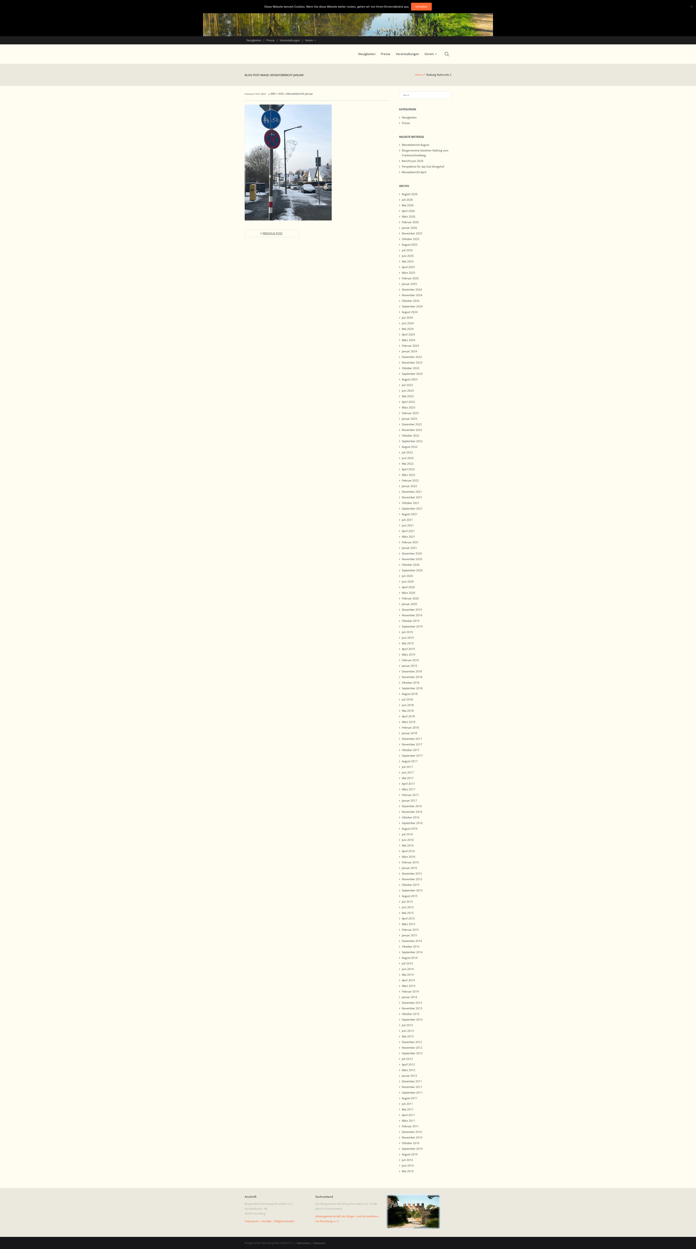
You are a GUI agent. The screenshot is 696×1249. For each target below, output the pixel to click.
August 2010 (410, 1154)
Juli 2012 (407, 1059)
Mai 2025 (408, 261)
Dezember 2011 (412, 1081)
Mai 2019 (408, 643)
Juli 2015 (407, 901)
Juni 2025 (408, 256)
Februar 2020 (410, 598)
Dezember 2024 (412, 289)
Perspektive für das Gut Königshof (423, 166)
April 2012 (408, 1064)
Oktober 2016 (410, 817)
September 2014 (412, 952)
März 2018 (408, 722)
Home (419, 74)
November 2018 (412, 677)
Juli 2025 (407, 250)
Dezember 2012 (412, 1042)
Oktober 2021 (410, 503)
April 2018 (408, 716)
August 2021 (410, 514)
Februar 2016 (410, 862)
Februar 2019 (410, 660)
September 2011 (412, 1092)
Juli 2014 (407, 963)
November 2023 (412, 362)
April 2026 (408, 211)
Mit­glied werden (284, 1221)
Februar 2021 (410, 542)
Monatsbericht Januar (299, 93)
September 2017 (412, 755)
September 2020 (412, 570)
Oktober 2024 (410, 301)
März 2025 (408, 272)
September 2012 (412, 1053)
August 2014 (410, 958)
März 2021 (408, 536)
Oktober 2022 (410, 435)
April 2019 (408, 649)
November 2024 (412, 295)
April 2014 (408, 980)
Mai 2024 (408, 329)
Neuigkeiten (253, 40)
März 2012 (408, 1070)
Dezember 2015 (412, 873)
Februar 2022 (410, 480)
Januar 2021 (409, 548)
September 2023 (412, 374)
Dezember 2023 (412, 357)
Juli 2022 (407, 452)
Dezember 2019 (412, 609)
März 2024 (408, 340)
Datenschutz (303, 1243)
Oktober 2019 (410, 621)
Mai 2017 (408, 778)
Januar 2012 (409, 1075)
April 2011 (408, 1115)
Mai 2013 (408, 1036)
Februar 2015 (410, 929)
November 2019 (412, 615)
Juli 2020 (407, 576)
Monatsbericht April (414, 172)
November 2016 (412, 812)
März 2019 (408, 654)
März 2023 (408, 407)
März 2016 (408, 856)
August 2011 (410, 1098)
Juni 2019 (408, 637)
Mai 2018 (408, 710)
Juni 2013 (408, 1031)
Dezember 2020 (412, 553)
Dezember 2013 (412, 1002)
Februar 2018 (410, 727)
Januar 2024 (409, 351)
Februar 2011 (410, 1126)
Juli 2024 (407, 317)
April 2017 (408, 783)
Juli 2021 (407, 520)
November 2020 (412, 559)
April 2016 (408, 851)
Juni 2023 (408, 390)
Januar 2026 (409, 228)
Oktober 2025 (410, 239)
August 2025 (410, 244)
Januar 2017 (409, 800)
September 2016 (412, 823)
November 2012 (412, 1047)
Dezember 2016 (412, 806)
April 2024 (408, 334)
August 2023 (410, 379)
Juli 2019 (407, 632)
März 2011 (408, 1120)
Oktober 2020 (410, 564)
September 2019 (412, 626)
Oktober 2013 (410, 1014)
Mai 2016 (408, 845)
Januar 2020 (409, 604)
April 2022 (408, 469)
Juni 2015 (408, 907)
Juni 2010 (408, 1165)
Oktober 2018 (410, 682)
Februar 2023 (410, 413)
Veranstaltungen (290, 40)
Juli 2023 (407, 385)
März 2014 (408, 986)
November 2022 (412, 430)
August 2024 (410, 312)
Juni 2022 (408, 458)
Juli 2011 (407, 1104)
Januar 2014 (409, 997)
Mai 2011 (408, 1109)
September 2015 (412, 890)
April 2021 (408, 531)
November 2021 (412, 497)
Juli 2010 (407, 1160)
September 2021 (412, 508)
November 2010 (412, 1137)
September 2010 (412, 1148)
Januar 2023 (409, 418)
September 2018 (412, 688)
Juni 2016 (408, 840)
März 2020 (408, 593)
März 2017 (408, 789)
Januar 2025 (409, 284)
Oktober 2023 (410, 368)
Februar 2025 (410, 278)
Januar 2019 (409, 666)
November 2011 (412, 1087)
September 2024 (412, 306)
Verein (309, 40)
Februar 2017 (410, 795)
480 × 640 (277, 93)
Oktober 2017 (410, 750)
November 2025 (412, 233)
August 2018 (410, 694)
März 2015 (408, 924)
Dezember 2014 (412, 941)
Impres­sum (252, 1221)
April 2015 (408, 918)
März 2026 (408, 216)
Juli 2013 (407, 1025)
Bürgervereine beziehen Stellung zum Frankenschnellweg (425, 153)
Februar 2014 (410, 991)
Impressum (319, 1243)
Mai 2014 (408, 974)
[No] (691, 6)
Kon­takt (266, 1221)
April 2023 (408, 402)
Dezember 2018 (412, 671)
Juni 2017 (408, 772)
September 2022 (412, 441)
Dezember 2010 (412, 1132)
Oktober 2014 (410, 946)
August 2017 (410, 761)
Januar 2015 (409, 935)
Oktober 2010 (410, 1143)
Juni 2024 (408, 323)
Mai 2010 (408, 1171)
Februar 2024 (410, 345)
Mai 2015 (408, 913)
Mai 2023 (408, 396)
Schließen (421, 6)
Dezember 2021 (412, 491)
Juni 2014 (408, 969)
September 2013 (412, 1019)
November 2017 (412, 744)
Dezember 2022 (412, 424)
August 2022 (410, 447)
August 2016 (410, 828)
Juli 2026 (407, 199)
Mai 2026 (408, 205)
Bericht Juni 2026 (412, 161)
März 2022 (408, 475)
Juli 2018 (407, 699)
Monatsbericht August (415, 145)
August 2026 (410, 194)
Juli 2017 (407, 767)
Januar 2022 (409, 486)
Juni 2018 (408, 705)
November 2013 (412, 1008)
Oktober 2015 (410, 885)
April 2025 (408, 267)
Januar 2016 (409, 868)
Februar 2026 (410, 222)
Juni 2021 (408, 525)
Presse (270, 40)
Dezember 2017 (412, 739)
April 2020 (408, 587)
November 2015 (412, 879)
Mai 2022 (408, 463)
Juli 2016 (407, 834)
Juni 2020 (408, 581)
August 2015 (410, 896)
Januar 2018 (409, 733)
